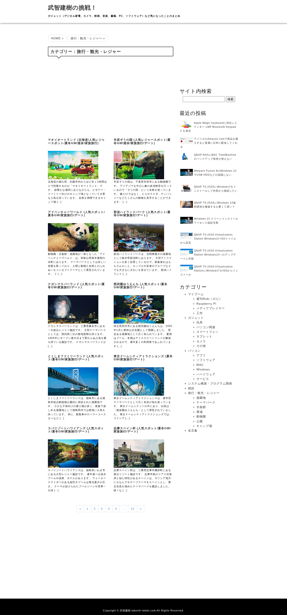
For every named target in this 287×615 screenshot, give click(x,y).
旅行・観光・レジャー (204, 393)
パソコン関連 (205, 327)
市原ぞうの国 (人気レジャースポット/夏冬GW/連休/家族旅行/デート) (142, 141)
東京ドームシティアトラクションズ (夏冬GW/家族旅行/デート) (143, 357)
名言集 (192, 430)
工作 (199, 313)
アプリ (201, 355)
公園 (199, 421)
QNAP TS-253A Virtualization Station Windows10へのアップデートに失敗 (208, 254)
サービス (202, 379)
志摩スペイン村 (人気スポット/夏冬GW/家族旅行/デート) (142, 430)
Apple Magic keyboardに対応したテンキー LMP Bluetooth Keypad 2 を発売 (208, 126)
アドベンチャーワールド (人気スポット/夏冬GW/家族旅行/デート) (76, 213)
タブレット (204, 336)
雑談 (191, 388)
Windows (203, 369)
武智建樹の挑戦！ (72, 7)
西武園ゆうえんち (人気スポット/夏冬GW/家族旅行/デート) (140, 285)
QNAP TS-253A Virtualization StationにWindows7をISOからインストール (209, 270)
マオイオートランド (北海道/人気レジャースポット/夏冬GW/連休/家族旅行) (76, 141)
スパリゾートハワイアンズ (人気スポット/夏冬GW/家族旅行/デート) (76, 430)
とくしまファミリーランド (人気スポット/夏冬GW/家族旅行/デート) (76, 357)
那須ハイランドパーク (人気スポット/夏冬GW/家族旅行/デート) (142, 213)
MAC (200, 364)
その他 (201, 346)
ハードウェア (205, 374)
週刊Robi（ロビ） (209, 298)
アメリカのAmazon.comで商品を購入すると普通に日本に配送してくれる (209, 142)
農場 (199, 412)
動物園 (201, 416)
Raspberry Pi (206, 303)
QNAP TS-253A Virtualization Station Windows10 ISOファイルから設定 (208, 238)
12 (132, 508)
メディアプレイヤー (210, 308)
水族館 (201, 407)
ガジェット (196, 317)
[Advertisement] (110, 96)
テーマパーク (205, 402)
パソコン (194, 350)
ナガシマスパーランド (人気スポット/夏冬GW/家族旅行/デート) (76, 285)
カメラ (201, 341)
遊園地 (201, 397)
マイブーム (196, 294)
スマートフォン (207, 331)
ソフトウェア (205, 360)
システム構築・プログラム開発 (210, 383)
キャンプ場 (204, 426)
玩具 (199, 322)
